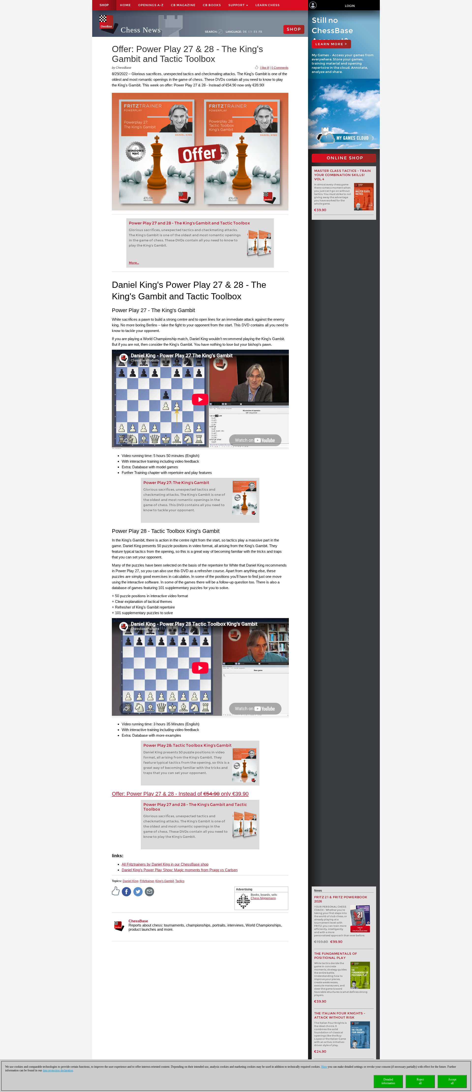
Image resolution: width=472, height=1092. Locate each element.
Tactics (179, 881)
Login (350, 6)
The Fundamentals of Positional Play (335, 956)
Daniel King (130, 881)
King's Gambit (164, 881)
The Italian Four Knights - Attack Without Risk (340, 1015)
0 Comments (279, 67)
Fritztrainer (147, 881)
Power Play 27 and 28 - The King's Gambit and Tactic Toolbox (189, 223)
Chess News (141, 30)
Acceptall (452, 1081)
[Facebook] (126, 891)
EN (250, 31)
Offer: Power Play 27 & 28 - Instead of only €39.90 (180, 794)
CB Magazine (183, 5)
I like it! (264, 67)
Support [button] (237, 5)
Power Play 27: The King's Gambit (176, 482)
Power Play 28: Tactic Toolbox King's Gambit (187, 745)
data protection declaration (58, 1070)
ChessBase (138, 921)
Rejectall (420, 1081)
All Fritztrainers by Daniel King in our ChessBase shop (165, 864)
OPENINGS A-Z (150, 5)
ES (255, 31)
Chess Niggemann (263, 898)
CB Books (212, 5)
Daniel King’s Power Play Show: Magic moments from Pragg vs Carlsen (179, 870)
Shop (104, 5)
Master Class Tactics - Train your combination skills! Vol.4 (342, 175)
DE (245, 31)
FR (260, 31)
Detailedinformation (388, 1081)
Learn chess (267, 5)
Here (324, 1066)
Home (125, 5)
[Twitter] (138, 891)
